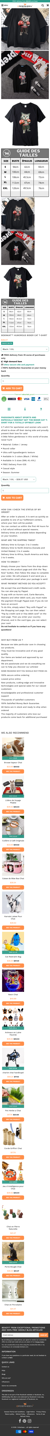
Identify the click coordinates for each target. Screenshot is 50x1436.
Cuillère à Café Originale (13, 841)
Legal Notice (30, 1412)
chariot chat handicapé (13, 1072)
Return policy (9, 1414)
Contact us (5, 1367)
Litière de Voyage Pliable (13, 801)
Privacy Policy (39, 1342)
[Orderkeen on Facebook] (20, 1422)
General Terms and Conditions (14, 1412)
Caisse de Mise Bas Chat (13, 878)
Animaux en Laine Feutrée (13, 1033)
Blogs (3, 1374)
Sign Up (43, 1335)
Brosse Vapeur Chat (13, 762)
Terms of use (40, 1414)
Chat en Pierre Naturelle (13, 1227)
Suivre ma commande (9, 1386)
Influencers (5, 1382)
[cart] (47, 5)
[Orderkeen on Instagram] (29, 1422)
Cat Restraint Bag (13, 957)
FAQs (3, 1370)
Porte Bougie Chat (13, 1267)
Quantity (5, 376)
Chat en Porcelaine (13, 1305)
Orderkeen (21, 1427)
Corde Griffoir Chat (13, 1148)
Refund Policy (20, 1414)
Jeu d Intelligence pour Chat (13, 1187)
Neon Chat (13, 994)
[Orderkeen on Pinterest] (24, 1422)
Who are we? (6, 1378)
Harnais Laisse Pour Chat (13, 917)
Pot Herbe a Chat (13, 1110)
